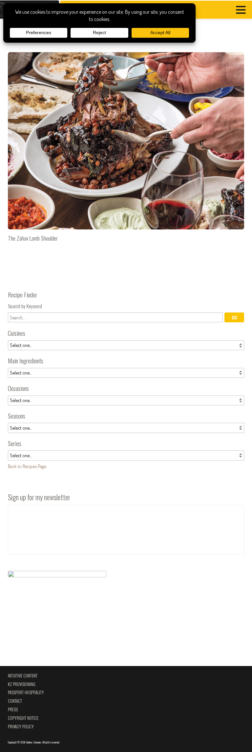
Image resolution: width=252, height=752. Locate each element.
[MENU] (242, 11)
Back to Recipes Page (27, 466)
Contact (15, 701)
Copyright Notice (23, 718)
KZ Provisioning (21, 684)
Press (13, 709)
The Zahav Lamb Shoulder (126, 149)
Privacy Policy (21, 726)
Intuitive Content (22, 676)
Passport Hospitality (26, 692)
